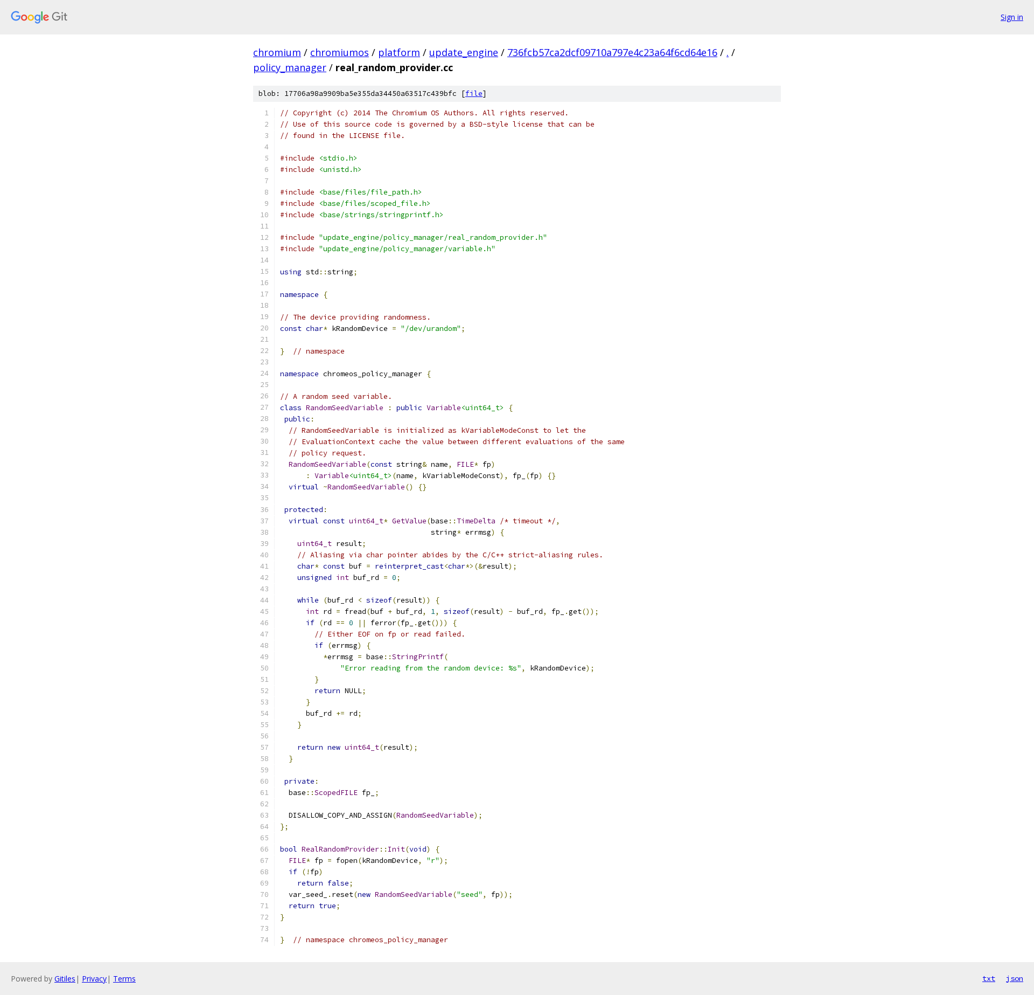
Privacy (94, 978)
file (474, 93)
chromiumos (339, 52)
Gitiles (64, 978)
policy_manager (289, 67)
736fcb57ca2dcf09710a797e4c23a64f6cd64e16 (612, 52)
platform (399, 52)
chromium (277, 52)
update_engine (463, 52)
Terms (124, 978)
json (1014, 978)
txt (988, 978)
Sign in (1012, 17)
